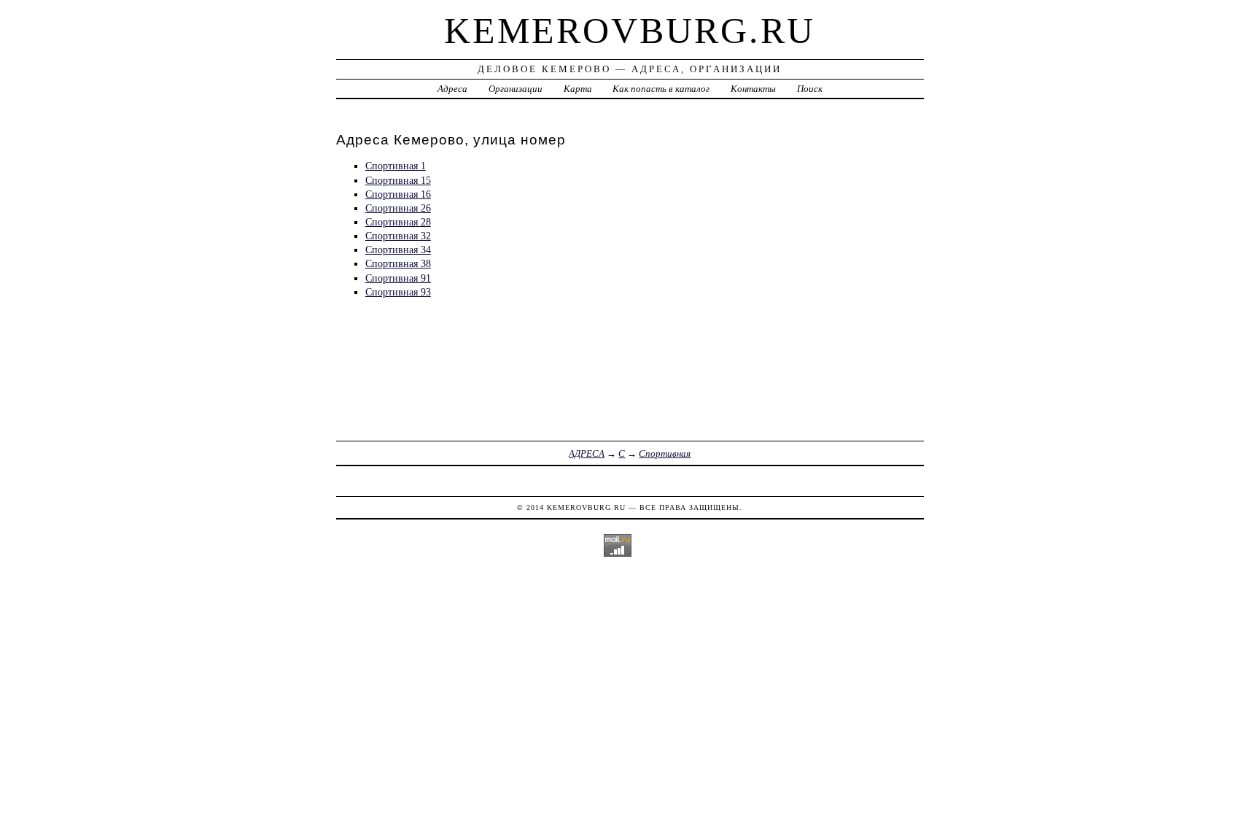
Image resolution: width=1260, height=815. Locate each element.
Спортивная (665, 453)
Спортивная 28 (398, 222)
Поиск (809, 88)
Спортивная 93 (398, 292)
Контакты (753, 88)
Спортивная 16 (398, 194)
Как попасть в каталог (660, 88)
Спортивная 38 (398, 263)
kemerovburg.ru (629, 30)
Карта (578, 88)
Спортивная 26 (398, 208)
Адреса (452, 88)
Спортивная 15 (398, 180)
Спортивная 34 (398, 249)
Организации (515, 88)
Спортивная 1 (395, 165)
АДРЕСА (586, 453)
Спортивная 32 (398, 236)
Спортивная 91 (398, 278)
